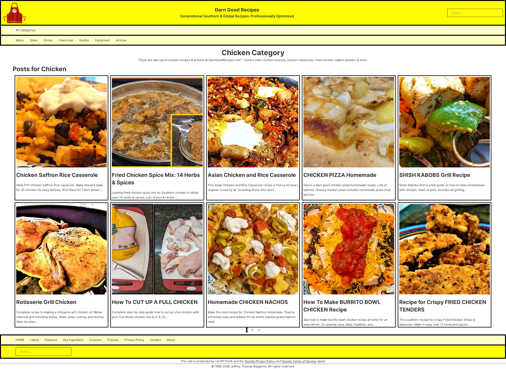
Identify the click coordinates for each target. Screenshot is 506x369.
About (171, 340)
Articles (121, 40)
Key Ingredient (73, 340)
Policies (113, 340)
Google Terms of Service (299, 361)
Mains (20, 40)
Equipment (102, 40)
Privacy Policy (134, 340)
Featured (51, 340)
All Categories (25, 30)
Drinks (48, 40)
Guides (84, 40)
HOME (20, 340)
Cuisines (95, 340)
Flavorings (66, 40)
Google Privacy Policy (260, 361)
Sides (34, 40)
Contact (155, 340)
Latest (34, 340)
